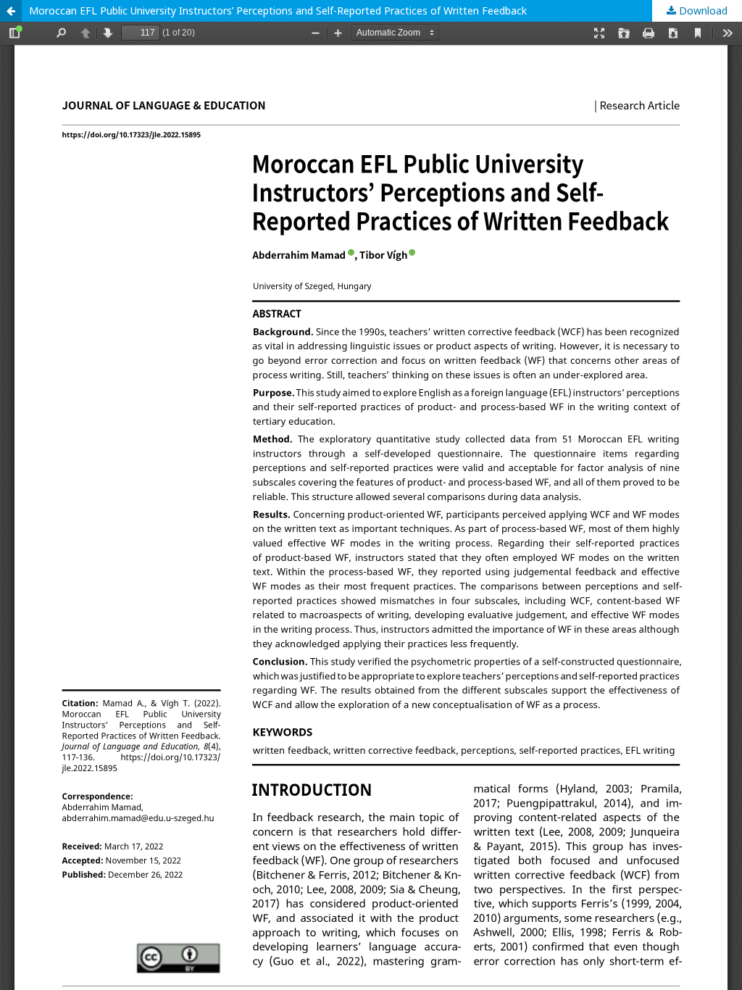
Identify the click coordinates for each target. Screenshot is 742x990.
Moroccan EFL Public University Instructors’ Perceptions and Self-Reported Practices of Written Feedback (278, 10)
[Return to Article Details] (11, 11)
